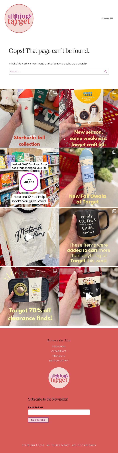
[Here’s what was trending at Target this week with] (88, 237)
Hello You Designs (84, 445)
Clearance (59, 351)
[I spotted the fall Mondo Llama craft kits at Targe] (88, 118)
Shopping (59, 346)
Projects (59, 356)
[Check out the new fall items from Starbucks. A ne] (29, 118)
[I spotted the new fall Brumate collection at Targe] (88, 296)
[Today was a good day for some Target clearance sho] (29, 296)
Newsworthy (59, 360)
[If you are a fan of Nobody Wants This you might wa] (29, 237)
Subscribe (38, 420)
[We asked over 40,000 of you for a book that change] (29, 177)
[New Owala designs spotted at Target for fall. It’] (88, 177)
